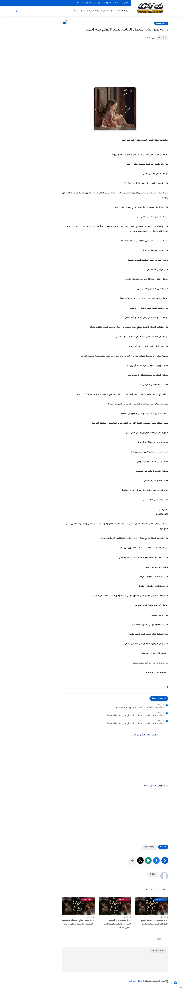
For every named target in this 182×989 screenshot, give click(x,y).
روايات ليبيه (79, 11)
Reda (159, 38)
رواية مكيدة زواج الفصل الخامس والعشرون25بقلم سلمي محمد (78, 922)
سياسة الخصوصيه (111, 3)
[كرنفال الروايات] (150, 8)
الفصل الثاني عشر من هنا (146, 735)
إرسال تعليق (157, 951)
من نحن (97, 3)
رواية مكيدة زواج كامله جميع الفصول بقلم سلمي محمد (154, 922)
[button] (156, 860)
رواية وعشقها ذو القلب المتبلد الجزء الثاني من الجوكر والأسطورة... (134, 716)
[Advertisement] (115, 69)
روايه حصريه (161, 23)
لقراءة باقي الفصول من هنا (155, 786)
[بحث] (16, 11)
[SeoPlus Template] (166, 981)
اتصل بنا (125, 3)
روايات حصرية (108, 11)
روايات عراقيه (93, 11)
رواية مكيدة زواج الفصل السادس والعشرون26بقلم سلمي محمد (117, 924)
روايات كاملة (122, 11)
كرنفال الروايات (136, 981)
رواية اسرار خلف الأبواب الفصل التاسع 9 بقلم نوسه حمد (139, 708)
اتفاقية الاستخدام (84, 3)
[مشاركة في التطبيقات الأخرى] (132, 860)
